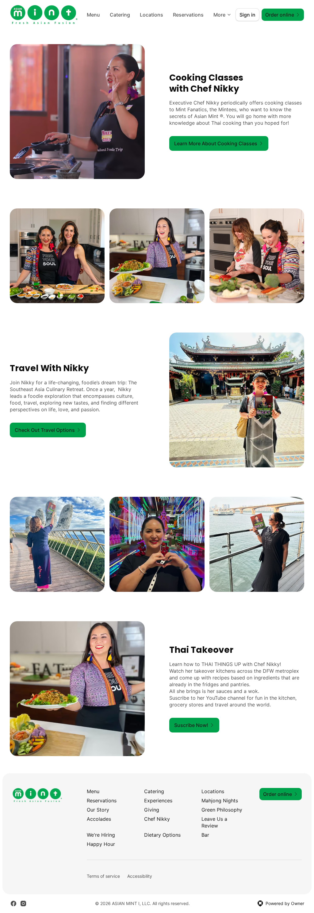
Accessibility (139, 876)
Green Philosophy (221, 810)
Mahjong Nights (219, 800)
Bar (205, 835)
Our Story (98, 810)
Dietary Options (162, 835)
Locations (151, 15)
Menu (93, 15)
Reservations (188, 15)
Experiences (158, 800)
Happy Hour (101, 844)
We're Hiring (101, 835)
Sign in (247, 15)
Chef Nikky (157, 819)
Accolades (99, 819)
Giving (151, 810)
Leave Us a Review (214, 822)
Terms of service (103, 876)
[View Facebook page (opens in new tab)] (13, 903)
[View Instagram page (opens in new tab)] (23, 903)
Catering (120, 15)
